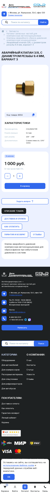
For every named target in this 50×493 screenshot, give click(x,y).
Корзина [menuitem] (5, 422)
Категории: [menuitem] (9, 354)
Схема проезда (15, 15)
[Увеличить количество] (20, 176)
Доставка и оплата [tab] (15, 219)
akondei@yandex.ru (17, 312)
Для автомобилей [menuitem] (10, 365)
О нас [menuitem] (29, 360)
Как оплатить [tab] (11, 227)
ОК (8, 477)
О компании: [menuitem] (36, 354)
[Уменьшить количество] (7, 176)
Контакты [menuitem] (31, 365)
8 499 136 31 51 (15, 317)
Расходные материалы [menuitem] (12, 374)
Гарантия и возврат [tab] (14, 234)
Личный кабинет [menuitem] (9, 418)
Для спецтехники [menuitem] (10, 379)
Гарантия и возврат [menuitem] (10, 413)
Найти (43, 22)
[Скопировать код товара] (33, 115)
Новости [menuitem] (31, 374)
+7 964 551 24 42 (16, 320)
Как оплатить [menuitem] (8, 408)
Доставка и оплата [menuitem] (10, 403)
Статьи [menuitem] (30, 369)
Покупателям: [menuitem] (12, 397)
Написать (22, 328)
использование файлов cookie (18, 465)
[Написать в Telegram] (25, 319)
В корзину (25, 186)
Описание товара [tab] (13, 211)
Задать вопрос (23, 201)
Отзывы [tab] (37, 234)
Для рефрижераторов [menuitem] (12, 384)
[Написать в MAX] (29, 319)
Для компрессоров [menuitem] (10, 369)
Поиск (41, 343)
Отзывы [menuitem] (30, 379)
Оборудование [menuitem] (8, 360)
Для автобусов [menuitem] (9, 388)
